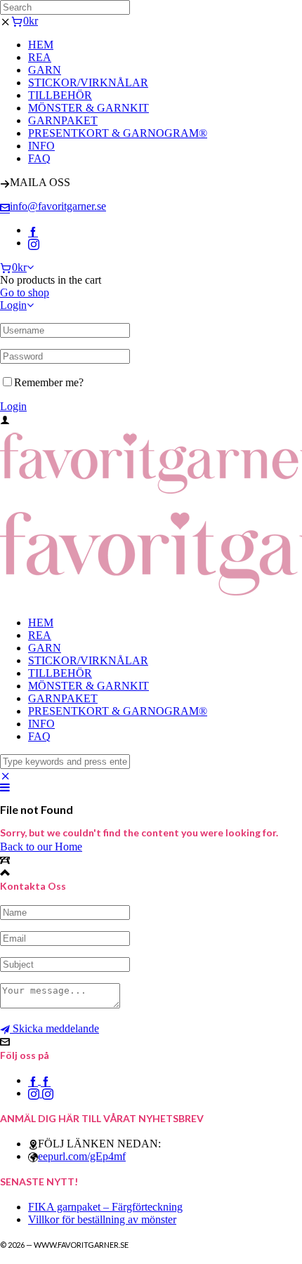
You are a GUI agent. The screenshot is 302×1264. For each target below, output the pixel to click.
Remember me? (49, 382)
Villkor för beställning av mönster (102, 1219)
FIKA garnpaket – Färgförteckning (105, 1207)
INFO (41, 146)
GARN (44, 70)
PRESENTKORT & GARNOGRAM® (117, 133)
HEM (40, 45)
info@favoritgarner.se (58, 206)
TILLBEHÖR (60, 95)
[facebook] (33, 230)
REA (39, 57)
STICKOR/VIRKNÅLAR (88, 82)
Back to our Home (41, 846)
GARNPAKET (63, 120)
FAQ (39, 158)
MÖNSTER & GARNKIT (88, 108)
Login (13, 305)
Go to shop (24, 292)
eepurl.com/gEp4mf (82, 1156)
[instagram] (33, 243)
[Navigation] (5, 788)
